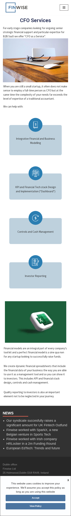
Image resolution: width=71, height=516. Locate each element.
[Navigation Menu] (64, 7)
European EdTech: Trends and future (33, 448)
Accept (35, 498)
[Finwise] (16, 7)
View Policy (36, 506)
